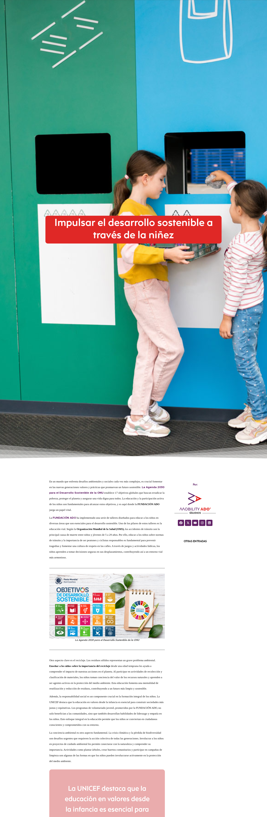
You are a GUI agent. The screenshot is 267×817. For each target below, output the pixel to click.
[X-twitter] (188, 523)
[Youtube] (195, 523)
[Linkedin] (209, 523)
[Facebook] (181, 523)
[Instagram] (202, 523)
